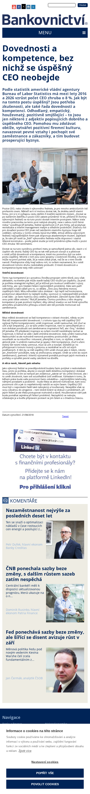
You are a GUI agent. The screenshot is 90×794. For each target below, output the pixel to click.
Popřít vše (45, 773)
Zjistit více (25, 750)
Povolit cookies (45, 784)
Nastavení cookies (44, 762)
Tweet (65, 416)
